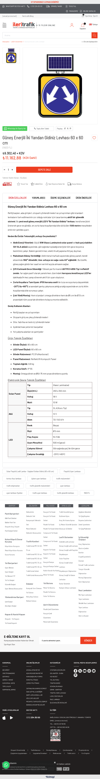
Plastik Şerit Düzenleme (51, 609)
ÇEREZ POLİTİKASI (32, 683)
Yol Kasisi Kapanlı (11, 623)
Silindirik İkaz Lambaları (86, 603)
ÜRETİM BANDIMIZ (8, 673)
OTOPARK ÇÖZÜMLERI (57, 670)
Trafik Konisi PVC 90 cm (34, 567)
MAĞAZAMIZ (73, 11)
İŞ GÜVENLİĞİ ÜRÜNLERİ (58, 703)
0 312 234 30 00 (36, 6)
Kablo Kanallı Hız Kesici (51, 571)
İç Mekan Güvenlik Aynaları (68, 525)
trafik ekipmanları (13, 486)
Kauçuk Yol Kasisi (49, 512)
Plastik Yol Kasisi (48, 525)
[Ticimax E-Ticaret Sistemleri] (50, 777)
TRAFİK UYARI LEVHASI (58, 693)
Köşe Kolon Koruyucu (12, 546)
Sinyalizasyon (63, 554)
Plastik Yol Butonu (49, 592)
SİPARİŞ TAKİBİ (56, 6)
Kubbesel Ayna (64, 516)
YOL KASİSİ (50, 506)
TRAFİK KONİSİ (55, 683)
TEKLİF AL (72, 6)
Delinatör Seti (30, 516)
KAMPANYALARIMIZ (9, 689)
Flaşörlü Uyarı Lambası (72, 471)
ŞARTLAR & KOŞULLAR (34, 695)
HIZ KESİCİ (53, 676)
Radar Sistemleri (64, 584)
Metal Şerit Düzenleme (50, 622)
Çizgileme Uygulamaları (19, 753)
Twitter (80, 671)
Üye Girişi (88, 16)
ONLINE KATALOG (89, 11)
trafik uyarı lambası (40, 493)
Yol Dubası (29, 593)
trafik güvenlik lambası (65, 493)
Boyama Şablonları (85, 520)
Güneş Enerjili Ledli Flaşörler (68, 550)
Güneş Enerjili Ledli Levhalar (68, 546)
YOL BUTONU (54, 680)
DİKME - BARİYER (56, 689)
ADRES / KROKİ (7, 680)
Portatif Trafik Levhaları (86, 565)
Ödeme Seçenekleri (60, 197)
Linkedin (94, 671)
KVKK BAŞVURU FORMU (34, 676)
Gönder (88, 640)
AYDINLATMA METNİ (33, 670)
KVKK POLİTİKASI (32, 680)
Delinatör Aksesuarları (33, 533)
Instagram (89, 671)
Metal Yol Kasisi (48, 575)
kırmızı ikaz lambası (14, 478)
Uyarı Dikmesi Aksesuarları (13, 589)
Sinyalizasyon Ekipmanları (67, 571)
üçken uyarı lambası (38, 478)
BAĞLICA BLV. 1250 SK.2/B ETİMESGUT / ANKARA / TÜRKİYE (70, 717)
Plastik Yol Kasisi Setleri (51, 529)
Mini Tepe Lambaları (85, 595)
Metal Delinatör (31, 529)
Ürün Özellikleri (17, 197)
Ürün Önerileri (84, 197)
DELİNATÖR (33, 506)
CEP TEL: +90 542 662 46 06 (59, 727)
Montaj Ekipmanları (85, 578)
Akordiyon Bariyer (10, 606)
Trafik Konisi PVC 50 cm (34, 554)
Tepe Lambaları (84, 599)
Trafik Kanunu (35, 750)
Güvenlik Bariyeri (10, 584)
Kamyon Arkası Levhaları (67, 588)
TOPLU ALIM (6, 686)
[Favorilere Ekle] (94, 138)
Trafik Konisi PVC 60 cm (34, 559)
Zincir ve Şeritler (84, 548)
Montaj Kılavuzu (51, 750)
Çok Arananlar (68, 750)
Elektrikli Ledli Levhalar (66, 542)
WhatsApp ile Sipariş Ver (17, 128)
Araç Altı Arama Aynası (67, 520)
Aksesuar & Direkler (65, 529)
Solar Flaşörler (64, 559)
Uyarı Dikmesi (9, 568)
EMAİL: (58, 720)
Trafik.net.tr (71, 753)
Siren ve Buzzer (84, 616)
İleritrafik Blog (27, 16)
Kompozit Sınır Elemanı (34, 588)
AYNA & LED (66, 506)
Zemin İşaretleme (84, 525)
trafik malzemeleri (63, 478)
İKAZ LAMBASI (55, 699)
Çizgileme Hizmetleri (85, 512)
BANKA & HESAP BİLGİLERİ (35, 705)
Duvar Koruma (10, 555)
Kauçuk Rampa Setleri (50, 566)
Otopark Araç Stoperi (12, 527)
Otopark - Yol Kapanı (12, 619)
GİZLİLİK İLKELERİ (32, 698)
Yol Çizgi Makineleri (84, 529)
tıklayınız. (44, 769)
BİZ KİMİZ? (5, 670)
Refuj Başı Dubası (32, 597)
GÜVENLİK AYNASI (56, 686)
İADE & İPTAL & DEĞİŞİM (34, 692)
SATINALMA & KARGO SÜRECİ (36, 688)
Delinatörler (30, 512)
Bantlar (81, 552)
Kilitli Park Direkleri (10, 518)
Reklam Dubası (31, 601)
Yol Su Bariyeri (9, 580)
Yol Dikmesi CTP (10, 576)
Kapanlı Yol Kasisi (49, 550)
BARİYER (12, 506)
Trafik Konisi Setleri (32, 571)
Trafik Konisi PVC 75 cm (33, 563)
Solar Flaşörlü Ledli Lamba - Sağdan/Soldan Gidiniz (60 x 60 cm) (30, 471)
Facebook (75, 671)
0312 (33, 717)
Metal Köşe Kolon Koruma (14, 550)
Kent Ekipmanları (84, 582)
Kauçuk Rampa (48, 562)
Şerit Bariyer (9, 602)
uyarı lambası (65, 486)
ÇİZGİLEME (85, 506)
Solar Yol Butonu (49, 596)
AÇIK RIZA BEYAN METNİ (34, 673)
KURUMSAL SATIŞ (8, 683)
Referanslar (57, 753)
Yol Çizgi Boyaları (84, 516)
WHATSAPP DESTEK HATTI (15, 6)
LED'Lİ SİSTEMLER (56, 696)
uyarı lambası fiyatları (15, 493)
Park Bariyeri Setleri (11, 531)
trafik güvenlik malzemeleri (40, 486)
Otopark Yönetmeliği (18, 750)
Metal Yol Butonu (49, 588)
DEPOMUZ (5, 676)
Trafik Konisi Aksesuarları (34, 575)
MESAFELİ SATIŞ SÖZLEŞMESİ (36, 701)
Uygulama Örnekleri (40, 753)
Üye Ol (95, 16)
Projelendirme (84, 750)
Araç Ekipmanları (84, 544)
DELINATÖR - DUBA (56, 673)
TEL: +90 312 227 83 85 (58, 724)
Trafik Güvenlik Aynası (66, 512)
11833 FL (87, 493)
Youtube (84, 671)
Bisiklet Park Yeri (10, 522)
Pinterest (75, 675)
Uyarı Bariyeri (9, 572)
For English (86, 753)
